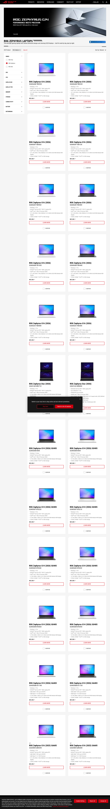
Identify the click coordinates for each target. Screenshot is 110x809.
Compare (47, 107)
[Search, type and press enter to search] (103, 2)
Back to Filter (5, 116)
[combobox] (103, 50)
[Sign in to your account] (106, 2)
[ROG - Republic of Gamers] (9, 2)
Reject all (92, 801)
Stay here (45, 406)
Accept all (103, 801)
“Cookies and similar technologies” (60, 806)
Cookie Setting (80, 801)
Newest (102, 50)
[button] (16, 50)
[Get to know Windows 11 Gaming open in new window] (97, 41)
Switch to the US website (64, 406)
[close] (80, 399)
